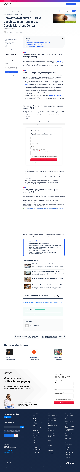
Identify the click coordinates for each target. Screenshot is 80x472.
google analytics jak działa (32, 302)
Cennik (39, 3)
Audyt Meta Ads (51, 433)
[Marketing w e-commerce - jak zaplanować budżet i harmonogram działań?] (58, 352)
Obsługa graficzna (51, 428)
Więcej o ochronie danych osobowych (11, 75)
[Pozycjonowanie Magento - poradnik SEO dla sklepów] (34, 352)
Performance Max (36, 435)
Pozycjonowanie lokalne (69, 417)
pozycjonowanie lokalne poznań (22, 467)
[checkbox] (64, 378)
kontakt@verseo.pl (9, 452)
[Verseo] (7, 4)
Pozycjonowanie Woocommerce (68, 419)
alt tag (27, 303)
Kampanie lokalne (51, 417)
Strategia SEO (67, 435)
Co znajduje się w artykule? (10, 37)
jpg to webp (30, 300)
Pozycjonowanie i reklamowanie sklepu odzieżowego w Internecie (46, 271)
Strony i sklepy (32, 3)
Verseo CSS (35, 425)
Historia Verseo (68, 454)
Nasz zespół (67, 445)
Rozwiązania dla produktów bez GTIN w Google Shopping (11, 48)
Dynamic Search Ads (36, 430)
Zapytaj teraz (7, 417)
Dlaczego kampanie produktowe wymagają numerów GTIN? (38, 42)
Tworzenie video (51, 430)
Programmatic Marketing (52, 415)
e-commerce (6, 28)
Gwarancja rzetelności (69, 452)
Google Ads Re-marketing (37, 422)
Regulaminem (5, 431)
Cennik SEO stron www (37, 447)
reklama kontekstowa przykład (38, 300)
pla (10, 28)
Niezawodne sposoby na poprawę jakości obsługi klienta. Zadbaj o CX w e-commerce (48, 285)
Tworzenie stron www (52, 422)
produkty (13, 28)
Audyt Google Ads (51, 432)
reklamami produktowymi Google (56, 95)
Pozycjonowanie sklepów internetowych (69, 430)
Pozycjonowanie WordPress (70, 423)
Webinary (50, 443)
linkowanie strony (47, 300)
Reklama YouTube (36, 420)
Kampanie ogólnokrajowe (52, 418)
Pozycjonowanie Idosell (69, 421)
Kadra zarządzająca (68, 444)
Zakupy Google (58, 61)
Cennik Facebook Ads (36, 452)
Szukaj (74, 11)
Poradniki (50, 445)
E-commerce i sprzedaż (8, 14)
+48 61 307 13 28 (8, 450)
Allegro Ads (35, 442)
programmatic (42, 303)
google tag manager (41, 302)
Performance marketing (37, 438)
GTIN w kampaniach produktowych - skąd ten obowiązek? (11, 43)
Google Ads (35, 415)
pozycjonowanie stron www (31, 467)
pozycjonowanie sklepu (39, 467)
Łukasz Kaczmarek (10, 31)
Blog (12, 11)
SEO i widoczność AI (24, 3)
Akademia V (49, 3)
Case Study (67, 447)
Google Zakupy (35, 423)
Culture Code (67, 457)
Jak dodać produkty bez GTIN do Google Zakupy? (36, 46)
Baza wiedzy (50, 450)
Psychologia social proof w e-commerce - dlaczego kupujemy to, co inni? (47, 278)
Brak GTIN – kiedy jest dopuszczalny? (34, 44)
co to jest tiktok (56, 302)
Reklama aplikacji (36, 432)
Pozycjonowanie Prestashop (70, 424)
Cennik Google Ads (36, 451)
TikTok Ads (35, 418)
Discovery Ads (35, 433)
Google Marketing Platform (37, 437)
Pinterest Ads (35, 440)
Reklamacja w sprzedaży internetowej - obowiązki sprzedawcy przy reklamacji (46, 264)
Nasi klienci (67, 449)
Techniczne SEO (68, 437)
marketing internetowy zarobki (34, 303)
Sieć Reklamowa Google (37, 427)
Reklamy (16, 3)
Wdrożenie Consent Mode (52, 427)
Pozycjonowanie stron (69, 415)
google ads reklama (13, 467)
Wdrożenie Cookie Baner (52, 425)
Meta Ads (34, 417)
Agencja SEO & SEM (7, 11)
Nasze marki (67, 450)
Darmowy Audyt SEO (52, 454)
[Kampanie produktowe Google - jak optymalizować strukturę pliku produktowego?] (9, 352)
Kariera (66, 455)
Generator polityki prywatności (51, 453)
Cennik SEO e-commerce (37, 449)
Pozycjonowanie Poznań (69, 433)
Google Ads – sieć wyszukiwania (38, 428)
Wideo (49, 448)
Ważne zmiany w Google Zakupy (33, 40)
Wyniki (44, 3)
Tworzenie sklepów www (52, 423)
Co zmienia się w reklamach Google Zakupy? (11, 40)
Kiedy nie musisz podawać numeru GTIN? (11, 46)
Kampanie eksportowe (52, 420)
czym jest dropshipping (49, 302)
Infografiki (50, 447)
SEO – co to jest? (68, 438)
